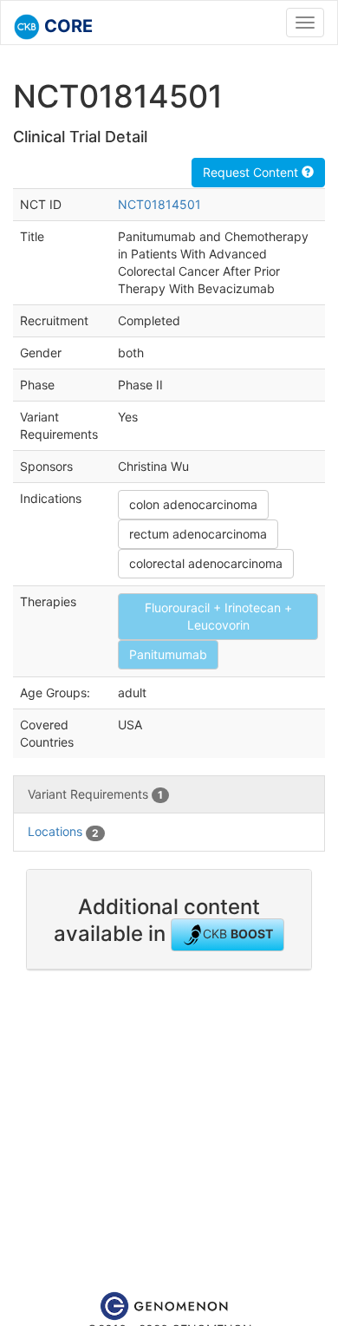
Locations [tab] (63, 831)
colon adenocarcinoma (193, 504)
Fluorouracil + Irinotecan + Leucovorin (218, 616)
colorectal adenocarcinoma (206, 563)
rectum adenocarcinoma (198, 533)
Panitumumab (168, 654)
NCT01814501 (159, 204)
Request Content (252, 172)
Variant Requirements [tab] (95, 794)
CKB (238, 933)
